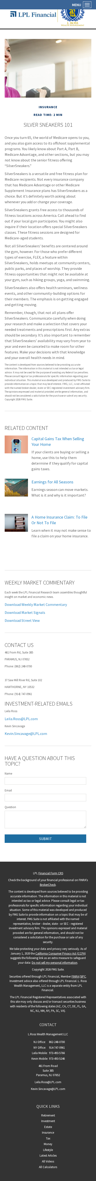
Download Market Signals (25, 612)
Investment (48, 1121)
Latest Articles (48, 1156)
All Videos (48, 1161)
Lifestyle (48, 1150)
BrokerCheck (48, 885)
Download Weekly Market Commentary (36, 604)
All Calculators (48, 1167)
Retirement (48, 1115)
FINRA (75, 976)
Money (48, 1144)
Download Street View (22, 620)
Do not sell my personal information (54, 963)
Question (10, 807)
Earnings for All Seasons (52, 482)
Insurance (48, 1133)
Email (8, 790)
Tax (48, 1138)
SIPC (83, 976)
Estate (48, 1127)
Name (8, 774)
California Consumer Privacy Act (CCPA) (60, 954)
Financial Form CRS (50, 873)
